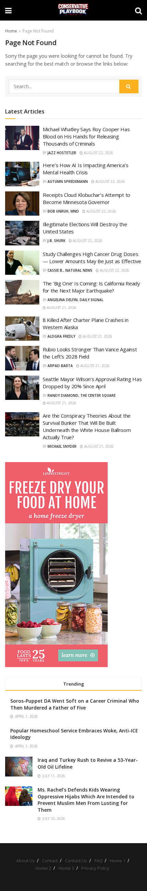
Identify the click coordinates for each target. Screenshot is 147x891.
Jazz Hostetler (62, 152)
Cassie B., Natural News (70, 270)
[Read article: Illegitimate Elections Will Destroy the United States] (22, 233)
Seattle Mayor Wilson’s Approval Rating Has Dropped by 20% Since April (92, 383)
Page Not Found (38, 31)
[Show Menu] (8, 10)
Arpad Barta (60, 365)
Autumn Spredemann (68, 181)
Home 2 (43, 868)
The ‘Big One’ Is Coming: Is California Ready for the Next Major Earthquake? (91, 287)
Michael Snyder (62, 446)
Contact (50, 861)
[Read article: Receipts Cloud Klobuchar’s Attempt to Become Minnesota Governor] (22, 203)
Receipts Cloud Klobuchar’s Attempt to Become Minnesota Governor (86, 198)
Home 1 (117, 861)
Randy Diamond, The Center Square (82, 395)
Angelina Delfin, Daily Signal (75, 299)
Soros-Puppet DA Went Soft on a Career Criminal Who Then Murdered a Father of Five (74, 704)
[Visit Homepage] (73, 10)
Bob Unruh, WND (63, 211)
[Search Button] (138, 10)
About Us (25, 861)
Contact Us (76, 861)
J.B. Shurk (56, 240)
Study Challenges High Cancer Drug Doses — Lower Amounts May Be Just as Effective (92, 258)
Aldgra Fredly (61, 336)
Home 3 (66, 868)
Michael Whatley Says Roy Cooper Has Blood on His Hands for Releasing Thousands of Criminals (86, 136)
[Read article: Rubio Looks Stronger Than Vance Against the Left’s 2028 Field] (22, 358)
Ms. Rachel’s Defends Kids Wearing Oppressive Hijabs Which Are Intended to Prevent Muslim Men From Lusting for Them (86, 799)
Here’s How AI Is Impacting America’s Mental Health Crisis (85, 169)
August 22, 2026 (98, 152)
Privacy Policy (95, 868)
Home (11, 31)
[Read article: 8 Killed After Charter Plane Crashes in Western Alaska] (22, 328)
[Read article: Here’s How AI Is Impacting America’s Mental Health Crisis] (22, 174)
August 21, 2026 (61, 307)
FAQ (98, 861)
